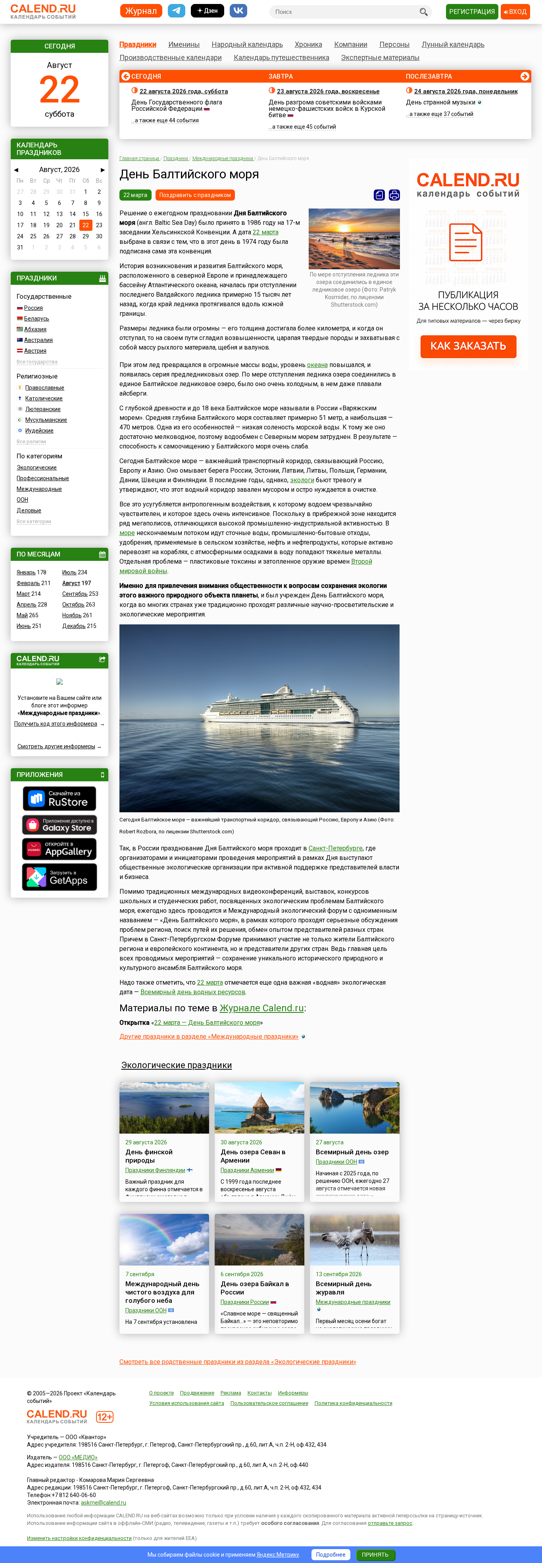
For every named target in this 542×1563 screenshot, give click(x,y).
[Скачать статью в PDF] (379, 195)
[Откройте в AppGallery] (59, 850)
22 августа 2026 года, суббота (184, 91)
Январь (26, 572)
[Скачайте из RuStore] (59, 799)
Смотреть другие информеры (56, 746)
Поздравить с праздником (195, 195)
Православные (44, 387)
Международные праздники (353, 1302)
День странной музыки (440, 102)
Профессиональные (43, 478)
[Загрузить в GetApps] (59, 878)
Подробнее (331, 1554)
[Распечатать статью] (394, 195)
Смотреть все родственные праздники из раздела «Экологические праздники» (237, 1362)
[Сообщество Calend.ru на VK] (238, 11)
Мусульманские (46, 420)
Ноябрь (72, 615)
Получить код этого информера (55, 724)
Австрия (35, 351)
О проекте (161, 1393)
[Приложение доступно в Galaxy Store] (59, 826)
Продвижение (197, 1393)
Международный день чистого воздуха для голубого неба (162, 1292)
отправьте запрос (390, 1523)
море (127, 533)
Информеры (293, 1393)
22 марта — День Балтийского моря (207, 1022)
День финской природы (149, 1156)
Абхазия (35, 329)
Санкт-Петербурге (336, 848)
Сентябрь (75, 594)
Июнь (24, 626)
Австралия (38, 340)
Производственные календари (170, 57)
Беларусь (36, 318)
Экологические (37, 467)
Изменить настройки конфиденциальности (79, 1538)
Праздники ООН (336, 1162)
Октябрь (73, 604)
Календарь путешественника (281, 57)
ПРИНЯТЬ (375, 1554)
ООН (22, 500)
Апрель (27, 604)
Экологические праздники (176, 1065)
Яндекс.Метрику (278, 1554)
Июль (69, 572)
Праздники (137, 44)
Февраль (28, 583)
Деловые (29, 510)
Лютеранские (43, 409)
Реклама (231, 1393)
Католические (44, 398)
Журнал (141, 10)
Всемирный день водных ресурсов (193, 992)
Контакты (260, 1393)
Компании (350, 44)
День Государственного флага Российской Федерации (176, 105)
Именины (184, 44)
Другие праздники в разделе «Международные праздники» (209, 1036)
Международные (39, 489)
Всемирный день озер (352, 1152)
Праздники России (245, 1302)
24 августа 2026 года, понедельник (466, 91)
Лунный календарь (453, 44)
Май (22, 615)
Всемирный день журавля (344, 1288)
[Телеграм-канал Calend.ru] (176, 11)
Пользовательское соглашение (269, 1403)
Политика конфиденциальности (353, 1403)
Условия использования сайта (186, 1403)
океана (317, 365)
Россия (33, 308)
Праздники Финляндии (155, 1170)
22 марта (135, 195)
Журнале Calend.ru (262, 1008)
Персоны (394, 44)
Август (71, 583)
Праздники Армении (247, 1170)
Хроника (308, 44)
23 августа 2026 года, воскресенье (328, 91)
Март (23, 594)
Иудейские (39, 430)
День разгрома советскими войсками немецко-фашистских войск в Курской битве (327, 109)
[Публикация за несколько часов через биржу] (468, 368)
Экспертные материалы (380, 57)
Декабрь (74, 626)
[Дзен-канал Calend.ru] (207, 11)
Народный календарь (247, 44)
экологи (302, 480)
